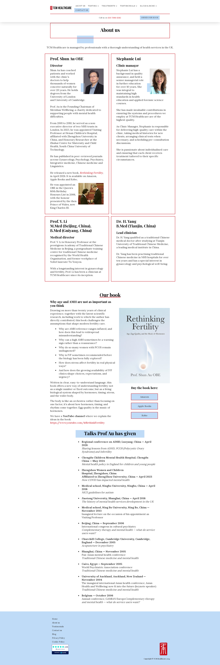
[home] (61, 7)
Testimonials (58, 626)
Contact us (57, 630)
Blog (54, 634)
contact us (81, 10)
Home (55, 619)
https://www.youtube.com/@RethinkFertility (77, 422)
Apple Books (144, 406)
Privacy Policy (58, 638)
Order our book (149, 18)
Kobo (144, 415)
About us (80, 6)
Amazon (144, 396)
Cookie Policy (58, 642)
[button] (93, 6)
